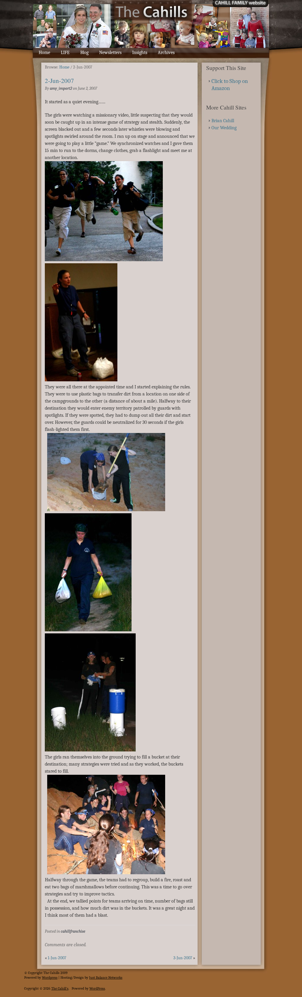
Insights (139, 52)
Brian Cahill (222, 120)
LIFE (65, 52)
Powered (30, 977)
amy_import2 (61, 88)
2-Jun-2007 (59, 80)
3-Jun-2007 (182, 958)
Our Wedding (224, 127)
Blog (84, 52)
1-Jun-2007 (57, 958)
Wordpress (50, 977)
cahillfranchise (73, 931)
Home (44, 52)
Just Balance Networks (105, 977)
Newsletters (110, 52)
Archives (166, 52)
